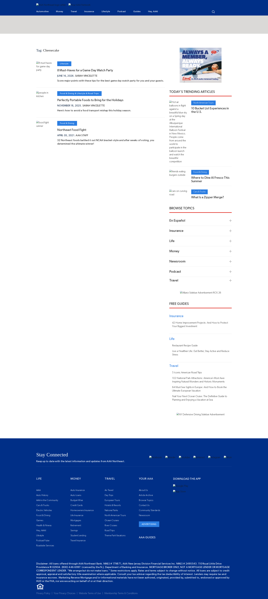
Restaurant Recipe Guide (185, 345)
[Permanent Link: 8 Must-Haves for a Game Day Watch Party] (44, 70)
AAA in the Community (47, 500)
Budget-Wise (76, 500)
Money (59, 11)
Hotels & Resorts (113, 505)
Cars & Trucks (199, 192)
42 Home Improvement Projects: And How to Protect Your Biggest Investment (200, 325)
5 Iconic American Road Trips (187, 372)
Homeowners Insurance (82, 510)
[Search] (213, 11)
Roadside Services (45, 545)
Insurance (89, 11)
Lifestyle (106, 11)
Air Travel (109, 490)
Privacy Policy (43, 593)
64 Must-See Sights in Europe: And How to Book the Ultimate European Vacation (199, 389)
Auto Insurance (77, 490)
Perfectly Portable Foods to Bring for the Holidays (90, 100)
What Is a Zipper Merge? (207, 197)
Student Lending (78, 535)
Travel (74, 11)
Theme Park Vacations (115, 535)
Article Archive (146, 495)
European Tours (112, 500)
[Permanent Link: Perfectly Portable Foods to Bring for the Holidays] (44, 96)
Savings (74, 530)
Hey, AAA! (153, 11)
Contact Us (144, 505)
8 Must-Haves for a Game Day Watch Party (85, 70)
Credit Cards (76, 505)
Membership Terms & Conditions (121, 593)
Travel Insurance (78, 540)
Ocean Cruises (112, 520)
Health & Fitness (43, 525)
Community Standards (149, 510)
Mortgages (75, 520)
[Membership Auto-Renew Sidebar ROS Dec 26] (201, 81)
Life (39, 478)
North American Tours (203, 103)
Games (39, 520)
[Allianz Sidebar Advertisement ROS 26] (200, 293)
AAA (38, 490)
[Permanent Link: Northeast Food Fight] (44, 126)
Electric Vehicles (44, 510)
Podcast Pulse (42, 540)
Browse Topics (146, 500)
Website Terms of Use (90, 593)
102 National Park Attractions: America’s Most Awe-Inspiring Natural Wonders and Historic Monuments (198, 380)
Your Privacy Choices (64, 593)
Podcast (122, 11)
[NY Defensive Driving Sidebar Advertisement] (200, 414)
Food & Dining (67, 94)
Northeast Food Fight (71, 129)
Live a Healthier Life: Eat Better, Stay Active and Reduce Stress (200, 353)
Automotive (42, 11)
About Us (143, 490)
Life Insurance (76, 515)
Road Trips (93, 94)
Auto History (42, 495)
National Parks (111, 510)
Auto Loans (75, 495)
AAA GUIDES (147, 537)
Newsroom (144, 515)
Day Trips (109, 495)
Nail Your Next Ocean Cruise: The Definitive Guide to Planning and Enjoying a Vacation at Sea (199, 398)
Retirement (75, 525)
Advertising (149, 524)
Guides (137, 11)
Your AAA (146, 478)
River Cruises (111, 525)
